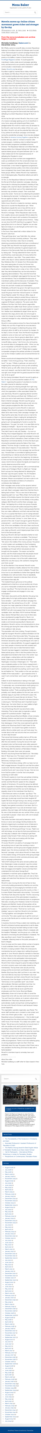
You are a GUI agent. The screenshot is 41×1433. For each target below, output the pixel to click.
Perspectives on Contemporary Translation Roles (21, 1156)
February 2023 (9, 1231)
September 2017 (10, 1337)
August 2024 (9, 1207)
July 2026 (8, 1170)
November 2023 (10, 1223)
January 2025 (9, 1196)
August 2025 (9, 1181)
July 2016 (8, 1368)
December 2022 (10, 1236)
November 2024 (10, 1201)
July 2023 (8, 1225)
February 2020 (9, 1295)
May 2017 (8, 1346)
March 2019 (8, 1304)
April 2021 (8, 1267)
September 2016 (10, 1364)
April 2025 (8, 1190)
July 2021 (8, 1260)
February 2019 (9, 1306)
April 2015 (8, 1401)
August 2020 (9, 1282)
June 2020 (8, 1286)
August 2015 (9, 1392)
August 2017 (9, 1339)
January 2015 (9, 1408)
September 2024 (10, 1205)
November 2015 (10, 1386)
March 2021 (8, 1269)
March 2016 (8, 1377)
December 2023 (10, 1220)
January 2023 (9, 1234)
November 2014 (10, 1412)
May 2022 (8, 1245)
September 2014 (10, 1417)
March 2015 (8, 1403)
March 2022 (9, 1249)
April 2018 (8, 1322)
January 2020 (9, 1298)
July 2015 (8, 1395)
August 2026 (9, 1167)
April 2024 (8, 1214)
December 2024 (10, 1198)
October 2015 (9, 1388)
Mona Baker (20, 5)
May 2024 (8, 1212)
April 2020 (8, 1291)
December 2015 (10, 1384)
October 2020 (9, 1278)
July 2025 (8, 1183)
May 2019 (8, 1302)
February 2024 (9, 1216)
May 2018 (8, 1320)
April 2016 (8, 1375)
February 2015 (9, 1406)
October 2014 (9, 1414)
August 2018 (9, 1317)
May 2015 (8, 1399)
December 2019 (10, 1300)
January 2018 (9, 1328)
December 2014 (10, 1410)
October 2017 (9, 1335)
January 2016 (9, 1381)
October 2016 (9, 1362)
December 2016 (10, 1357)
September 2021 (10, 1258)
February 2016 (9, 1379)
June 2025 (8, 1185)
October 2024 (9, 1203)
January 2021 (9, 1271)
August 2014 (9, 1419)
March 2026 (9, 1174)
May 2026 (8, 1172)
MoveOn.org (11, 69)
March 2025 (9, 1192)
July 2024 (8, 1209)
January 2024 (9, 1218)
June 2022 (8, 1243)
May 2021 (8, 1265)
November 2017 (10, 1333)
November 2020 (10, 1276)
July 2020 (8, 1284)
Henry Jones (22, 30)
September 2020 (10, 1280)
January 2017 (9, 1355)
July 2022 (8, 1240)
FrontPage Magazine (8, 60)
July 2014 (8, 1421)
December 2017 (10, 1331)
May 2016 (8, 1373)
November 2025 (10, 1179)
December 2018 (10, 1309)
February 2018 (9, 1326)
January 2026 (9, 1176)
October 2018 (9, 1313)
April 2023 (8, 1229)
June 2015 (8, 1397)
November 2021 (10, 1256)
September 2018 (10, 1315)
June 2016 (8, 1370)
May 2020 (8, 1289)
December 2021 (10, 1254)
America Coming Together (19, 137)
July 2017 (8, 1342)
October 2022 (9, 1238)
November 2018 (10, 1311)
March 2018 (8, 1324)
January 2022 (9, 1251)
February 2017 (9, 1353)
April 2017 (8, 1348)
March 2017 (8, 1350)
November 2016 (10, 1359)
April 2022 (8, 1247)
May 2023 (8, 1227)
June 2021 (8, 1262)
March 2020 (9, 1293)
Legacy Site (14, 32)
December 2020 (10, 1273)
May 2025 (8, 1187)
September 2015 (10, 1390)
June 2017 (8, 1344)
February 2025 (9, 1194)
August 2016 (9, 1366)
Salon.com (23, 43)
